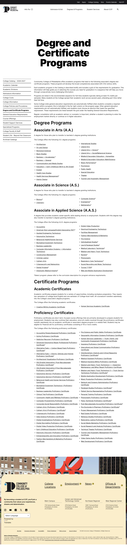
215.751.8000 (48, 508)
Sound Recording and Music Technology (96, 264)
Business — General (43, 160)
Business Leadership (44, 246)
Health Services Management (47, 176)
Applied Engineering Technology (48, 233)
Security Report (73, 530)
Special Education (87, 172)
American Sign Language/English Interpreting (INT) (55, 230)
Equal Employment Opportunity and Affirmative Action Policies (60, 540)
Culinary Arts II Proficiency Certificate (50, 410)
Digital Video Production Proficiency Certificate (54, 426)
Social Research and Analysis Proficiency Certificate (100, 426)
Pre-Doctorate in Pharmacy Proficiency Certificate (100, 407)
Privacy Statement (51, 530)
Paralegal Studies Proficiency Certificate (96, 388)
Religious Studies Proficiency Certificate (96, 417)
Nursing (84, 255)
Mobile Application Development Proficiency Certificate (102, 376)
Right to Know (62, 530)
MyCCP (121, 2)
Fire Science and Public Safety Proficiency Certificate (101, 332)
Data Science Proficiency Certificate (50, 417)
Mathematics (86, 205)
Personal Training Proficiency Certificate (96, 394)
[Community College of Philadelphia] (10, 9)
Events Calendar (111, 2)
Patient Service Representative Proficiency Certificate (101, 391)
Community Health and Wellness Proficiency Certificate (57, 398)
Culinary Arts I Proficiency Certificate (50, 407)
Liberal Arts (85, 147)
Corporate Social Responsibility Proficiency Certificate (57, 404)
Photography (86, 258)
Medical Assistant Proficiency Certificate (96, 358)
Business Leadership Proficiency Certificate (52, 391)
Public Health (86, 169)
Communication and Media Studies (49, 163)
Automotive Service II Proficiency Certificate (53, 377)
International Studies (88, 144)
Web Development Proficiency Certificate (96, 441)
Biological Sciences (43, 151)
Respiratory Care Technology (92, 261)
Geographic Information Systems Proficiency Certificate (102, 335)
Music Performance (88, 163)
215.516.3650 (69, 508)
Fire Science (85, 239)
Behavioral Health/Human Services (49, 240)
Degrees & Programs (74, 9)
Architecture (41, 144)
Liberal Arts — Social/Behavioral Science (96, 153)
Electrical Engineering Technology (93, 229)
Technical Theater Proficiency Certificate (96, 429)
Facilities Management (89, 232)
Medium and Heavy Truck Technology (95, 251)
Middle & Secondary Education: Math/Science (98, 159)
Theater (84, 175)
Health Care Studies (43, 173)
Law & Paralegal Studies (90, 245)
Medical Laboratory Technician (92, 248)
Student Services (93, 9)
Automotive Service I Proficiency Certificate (53, 374)
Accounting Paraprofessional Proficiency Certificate (56, 333)
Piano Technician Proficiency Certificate (96, 401)
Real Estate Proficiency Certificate (94, 413)
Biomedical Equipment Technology (49, 243)
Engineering (85, 202)
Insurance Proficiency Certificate (93, 344)
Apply (84, 2)
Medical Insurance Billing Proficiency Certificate (99, 362)
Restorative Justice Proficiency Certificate (97, 420)
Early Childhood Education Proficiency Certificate (55, 429)
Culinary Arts (41, 261)
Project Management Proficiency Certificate (97, 410)
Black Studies (41, 154)
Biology (39, 199)
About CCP (108, 9)
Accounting (40, 227)
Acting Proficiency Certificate (47, 336)
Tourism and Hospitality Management (95, 179)
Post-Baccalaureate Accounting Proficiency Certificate (101, 404)
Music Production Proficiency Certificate (96, 379)
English (39, 170)
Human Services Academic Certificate (95, 306)
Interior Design (41, 179)
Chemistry (40, 203)
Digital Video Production (90, 226)
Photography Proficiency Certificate (94, 398)
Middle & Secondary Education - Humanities (97, 156)
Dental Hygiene (42, 267)
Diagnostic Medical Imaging (46, 271)
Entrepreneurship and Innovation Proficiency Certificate (57, 436)
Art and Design (42, 148)
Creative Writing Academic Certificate (50, 307)
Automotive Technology (45, 236)
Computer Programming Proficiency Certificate (54, 401)
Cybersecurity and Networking (47, 264)
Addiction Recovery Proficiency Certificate (52, 339)
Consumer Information (29, 530)
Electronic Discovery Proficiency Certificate (52, 433)
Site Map (19, 530)
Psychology (85, 166)
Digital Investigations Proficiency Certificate (53, 420)
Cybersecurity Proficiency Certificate (50, 413)
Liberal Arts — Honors (89, 150)
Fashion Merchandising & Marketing (94, 236)
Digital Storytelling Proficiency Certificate (52, 423)
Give (102, 2)
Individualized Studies (89, 242)
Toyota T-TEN (86, 267)
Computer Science (88, 199)
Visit (78, 2)
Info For (27, 9)
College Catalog (93, 2)
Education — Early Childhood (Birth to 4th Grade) (55, 167)
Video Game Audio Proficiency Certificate (97, 438)
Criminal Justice (42, 258)
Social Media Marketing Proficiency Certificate (98, 423)
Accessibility (41, 530)
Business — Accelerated (45, 157)
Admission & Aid (56, 9)
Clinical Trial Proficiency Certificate (49, 394)
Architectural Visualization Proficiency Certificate (55, 359)
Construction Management (46, 255)
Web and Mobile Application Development (97, 271)
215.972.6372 (89, 508)
